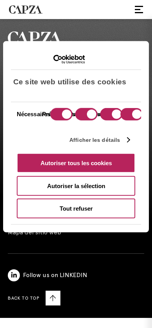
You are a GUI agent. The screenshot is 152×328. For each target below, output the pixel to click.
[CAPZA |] (25, 9)
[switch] (85, 115)
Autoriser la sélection (76, 185)
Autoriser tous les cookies (76, 163)
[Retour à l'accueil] (76, 38)
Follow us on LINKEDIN (55, 275)
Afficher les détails (94, 139)
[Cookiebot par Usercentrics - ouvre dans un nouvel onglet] (51, 59)
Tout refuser (76, 208)
